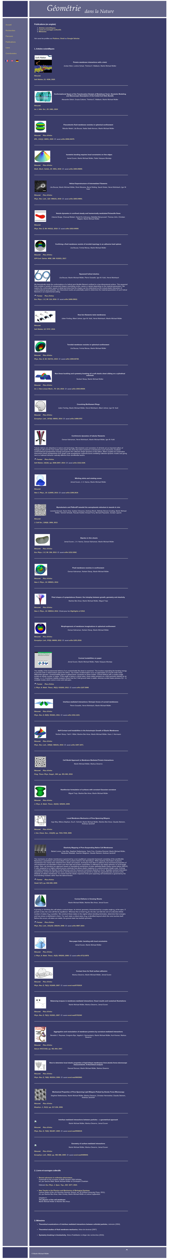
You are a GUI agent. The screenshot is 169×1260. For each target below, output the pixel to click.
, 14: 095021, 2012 (46, 582)
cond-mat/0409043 (81, 1155)
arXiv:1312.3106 (79, 463)
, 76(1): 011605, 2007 (47, 985)
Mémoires (42, 31)
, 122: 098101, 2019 (47, 199)
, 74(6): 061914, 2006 (47, 1077)
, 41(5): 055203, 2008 (51, 955)
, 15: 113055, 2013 (46, 493)
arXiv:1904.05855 (75, 169)
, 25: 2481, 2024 (46, 109)
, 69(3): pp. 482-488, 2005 (50, 1155)
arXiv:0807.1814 (78, 926)
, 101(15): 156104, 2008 (49, 926)
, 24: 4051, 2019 (47, 169)
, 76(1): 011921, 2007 (47, 1015)
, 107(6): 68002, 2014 (48, 419)
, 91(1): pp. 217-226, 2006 (48, 1107)
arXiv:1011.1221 (73, 715)
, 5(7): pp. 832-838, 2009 (45, 883)
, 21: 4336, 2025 (44, 79)
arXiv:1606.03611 (70, 299)
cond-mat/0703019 (74, 985)
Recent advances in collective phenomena (55, 1178)
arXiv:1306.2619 (72, 493)
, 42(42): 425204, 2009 (52, 804)
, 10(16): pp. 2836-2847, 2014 (49, 463)
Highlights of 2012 (77, 611)
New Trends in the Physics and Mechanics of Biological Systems (64, 1190)
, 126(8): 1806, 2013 (45, 522)
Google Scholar (73, 38)
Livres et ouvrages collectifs (50, 30)
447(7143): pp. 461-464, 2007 (48, 1049)
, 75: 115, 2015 (49, 389)
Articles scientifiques (47, 28)
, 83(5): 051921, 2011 (47, 715)
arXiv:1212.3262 (70, 552)
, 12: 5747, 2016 (44, 329)
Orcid (62, 38)
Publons (56, 38)
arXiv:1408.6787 (76, 419)
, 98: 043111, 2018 (46, 229)
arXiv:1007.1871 (77, 745)
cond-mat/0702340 (74, 1015)
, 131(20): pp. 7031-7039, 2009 (53, 833)
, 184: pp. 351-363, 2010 (53, 774)
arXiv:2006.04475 (67, 139)
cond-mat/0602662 (75, 1077)
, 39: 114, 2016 (45, 299)
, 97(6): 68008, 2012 (47, 640)
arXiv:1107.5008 (82, 687)
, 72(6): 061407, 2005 (47, 1131)
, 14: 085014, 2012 (46, 611)
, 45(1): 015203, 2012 (51, 687)
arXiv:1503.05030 (78, 389)
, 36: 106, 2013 (45, 552)
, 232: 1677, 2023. (61, 1185)
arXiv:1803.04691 (75, 199)
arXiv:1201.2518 (75, 640)
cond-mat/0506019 (75, 1131)
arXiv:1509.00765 (72, 359)
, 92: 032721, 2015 (46, 359)
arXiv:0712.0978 (82, 955)
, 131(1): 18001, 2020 (43, 139)
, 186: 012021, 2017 (50, 258)
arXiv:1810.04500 (72, 229)
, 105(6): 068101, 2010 (48, 745)
